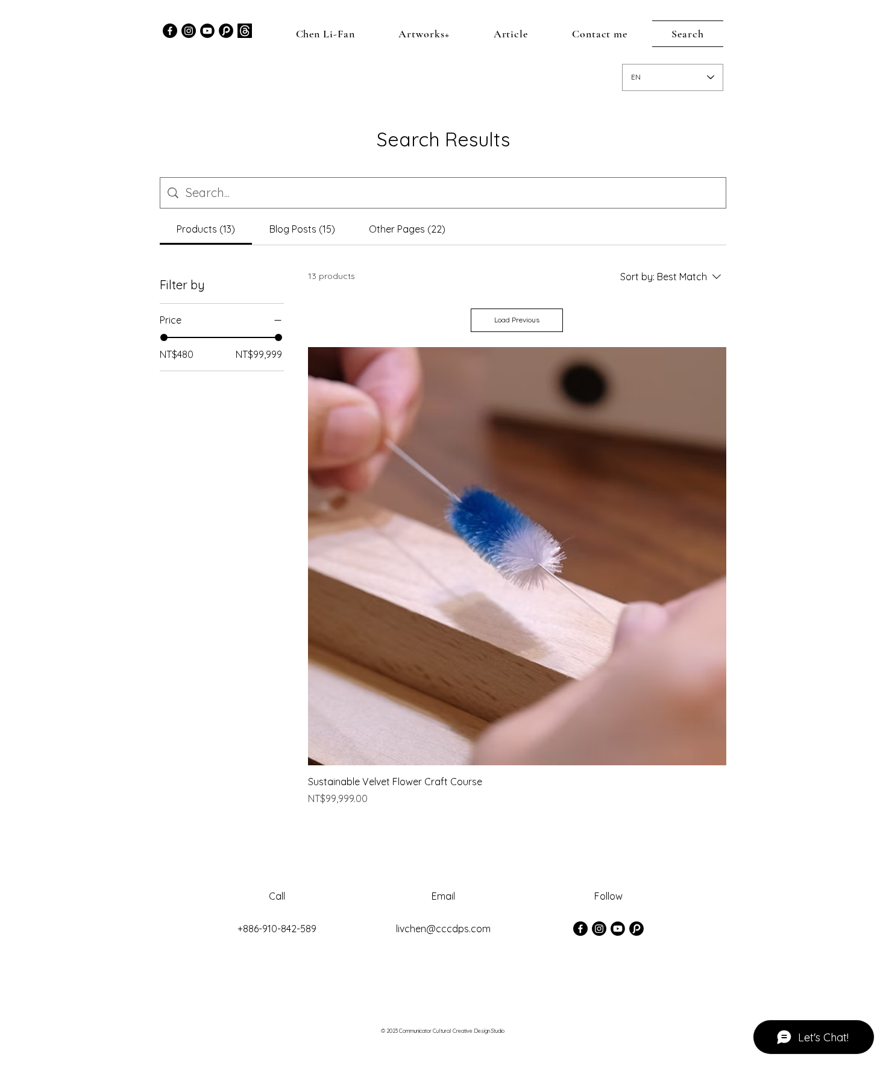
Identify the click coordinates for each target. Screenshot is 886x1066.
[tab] (206, 229)
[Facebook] (170, 31)
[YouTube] (618, 928)
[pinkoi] (636, 928)
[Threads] (244, 31)
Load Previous (516, 319)
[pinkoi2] (226, 31)
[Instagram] (188, 31)
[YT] (207, 31)
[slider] (164, 337)
